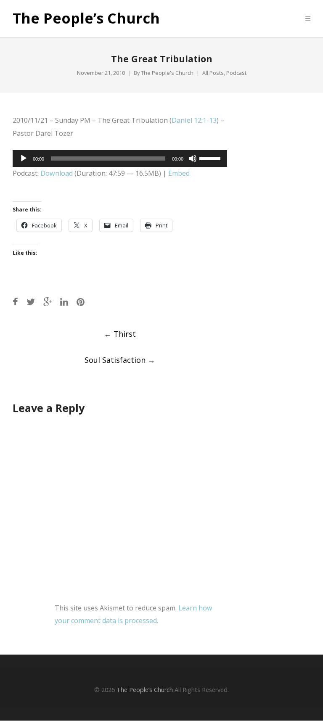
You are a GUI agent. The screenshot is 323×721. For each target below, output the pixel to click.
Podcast (236, 73)
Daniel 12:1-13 (194, 120)
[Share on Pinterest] (81, 302)
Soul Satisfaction (120, 360)
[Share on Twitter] (30, 302)
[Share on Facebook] (15, 302)
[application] (120, 158)
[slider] (211, 157)
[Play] (23, 158)
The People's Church (167, 73)
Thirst (120, 334)
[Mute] (192, 158)
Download (56, 173)
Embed (179, 173)
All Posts (213, 73)
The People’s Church (86, 18)
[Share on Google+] (47, 302)
